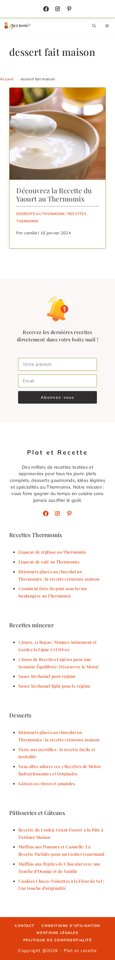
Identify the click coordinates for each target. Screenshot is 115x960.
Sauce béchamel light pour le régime (54, 686)
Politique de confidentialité (57, 940)
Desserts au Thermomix (40, 213)
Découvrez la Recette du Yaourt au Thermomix (54, 194)
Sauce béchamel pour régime (47, 676)
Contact (25, 926)
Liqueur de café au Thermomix (48, 561)
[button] (94, 25)
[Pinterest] (69, 513)
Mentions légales (57, 933)
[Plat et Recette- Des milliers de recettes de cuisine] (17, 25)
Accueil (6, 79)
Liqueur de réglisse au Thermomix (52, 552)
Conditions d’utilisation (70, 926)
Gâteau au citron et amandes (46, 783)
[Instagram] (57, 9)
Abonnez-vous (57, 397)
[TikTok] (69, 9)
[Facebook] (46, 9)
